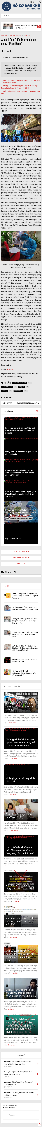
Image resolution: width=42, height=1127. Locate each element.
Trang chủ (4, 35)
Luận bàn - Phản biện (15, 35)
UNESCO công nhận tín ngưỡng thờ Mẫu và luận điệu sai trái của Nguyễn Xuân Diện (25, 596)
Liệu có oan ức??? (13, 539)
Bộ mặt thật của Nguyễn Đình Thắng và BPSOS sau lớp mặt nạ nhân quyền (25, 634)
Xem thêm (12, 723)
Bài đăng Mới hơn (20, 551)
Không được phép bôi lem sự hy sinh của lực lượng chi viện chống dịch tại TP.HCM (19, 472)
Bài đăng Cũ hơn (21, 557)
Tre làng (10, 369)
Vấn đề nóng (27, 35)
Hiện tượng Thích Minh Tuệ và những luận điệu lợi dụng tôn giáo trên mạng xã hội (24, 673)
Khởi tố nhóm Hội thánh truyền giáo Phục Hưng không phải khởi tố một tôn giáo (20, 494)
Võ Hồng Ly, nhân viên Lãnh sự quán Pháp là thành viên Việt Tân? (19, 921)
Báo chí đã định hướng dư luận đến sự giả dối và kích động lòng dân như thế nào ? (20, 850)
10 (7, 1018)
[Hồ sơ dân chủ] (21, 10)
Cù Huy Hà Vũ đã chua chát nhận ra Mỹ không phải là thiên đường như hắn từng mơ (21, 992)
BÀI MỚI (6, 586)
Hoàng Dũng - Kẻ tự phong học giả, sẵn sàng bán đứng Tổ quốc (19, 706)
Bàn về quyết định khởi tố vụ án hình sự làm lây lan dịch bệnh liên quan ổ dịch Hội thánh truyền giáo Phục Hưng (20, 514)
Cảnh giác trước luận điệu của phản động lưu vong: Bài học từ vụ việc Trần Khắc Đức (26, 25)
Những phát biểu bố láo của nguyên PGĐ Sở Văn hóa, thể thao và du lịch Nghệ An (20, 742)
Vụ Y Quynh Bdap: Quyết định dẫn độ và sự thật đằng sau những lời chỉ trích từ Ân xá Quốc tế (25, 648)
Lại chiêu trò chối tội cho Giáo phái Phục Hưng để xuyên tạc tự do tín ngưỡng (20, 430)
